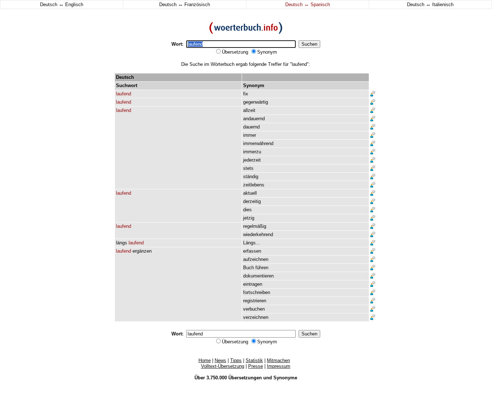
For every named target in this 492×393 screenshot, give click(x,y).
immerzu (252, 151)
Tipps (236, 360)
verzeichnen (255, 317)
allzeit (249, 110)
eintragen (252, 284)
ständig (250, 176)
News (220, 360)
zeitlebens (253, 185)
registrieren (254, 300)
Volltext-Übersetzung (222, 366)
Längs (249, 242)
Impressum (278, 366)
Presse (255, 366)
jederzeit (252, 160)
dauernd (251, 127)
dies (247, 209)
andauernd (254, 118)
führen (261, 267)
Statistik (254, 360)
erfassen (252, 251)
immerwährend (258, 143)
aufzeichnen (255, 259)
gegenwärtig (255, 102)
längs (121, 242)
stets (248, 168)
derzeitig (252, 201)
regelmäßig (254, 226)
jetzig (248, 218)
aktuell (250, 193)
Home (204, 360)
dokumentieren (258, 276)
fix (245, 93)
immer (249, 135)
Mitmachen (278, 360)
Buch (248, 267)
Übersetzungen (245, 377)
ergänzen (142, 251)
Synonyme (285, 377)
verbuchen (254, 309)
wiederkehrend (258, 234)
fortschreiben (256, 292)
